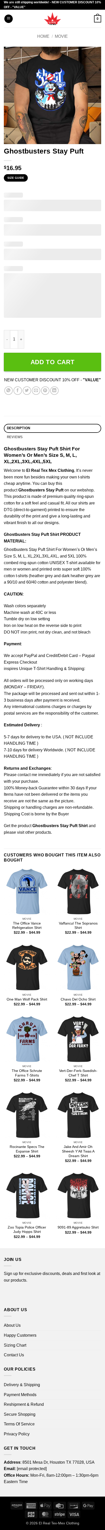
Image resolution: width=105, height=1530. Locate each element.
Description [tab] (18, 428)
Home (43, 36)
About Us (12, 1325)
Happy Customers (20, 1335)
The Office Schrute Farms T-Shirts (27, 1073)
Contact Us (14, 1355)
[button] (8, 19)
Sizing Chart (15, 1345)
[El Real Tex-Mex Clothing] (53, 19)
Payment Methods (20, 1395)
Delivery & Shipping (22, 1385)
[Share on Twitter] (27, 390)
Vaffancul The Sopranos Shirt (78, 925)
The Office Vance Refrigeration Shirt (27, 925)
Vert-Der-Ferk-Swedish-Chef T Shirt (78, 1073)
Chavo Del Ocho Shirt (78, 999)
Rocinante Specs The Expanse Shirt (27, 1149)
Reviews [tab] (15, 437)
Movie (61, 36)
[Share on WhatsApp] (8, 390)
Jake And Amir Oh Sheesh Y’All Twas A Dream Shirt (78, 1151)
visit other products (34, 832)
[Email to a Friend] (36, 390)
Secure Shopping (19, 1414)
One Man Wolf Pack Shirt (27, 999)
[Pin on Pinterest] (45, 390)
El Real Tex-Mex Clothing (59, 1523)
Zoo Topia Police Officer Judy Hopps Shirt (27, 1229)
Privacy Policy (17, 1434)
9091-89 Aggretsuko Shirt (78, 1227)
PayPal (30, 655)
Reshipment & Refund (24, 1404)
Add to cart (53, 362)
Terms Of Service (19, 1424)
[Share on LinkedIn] (54, 390)
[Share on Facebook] (18, 390)
